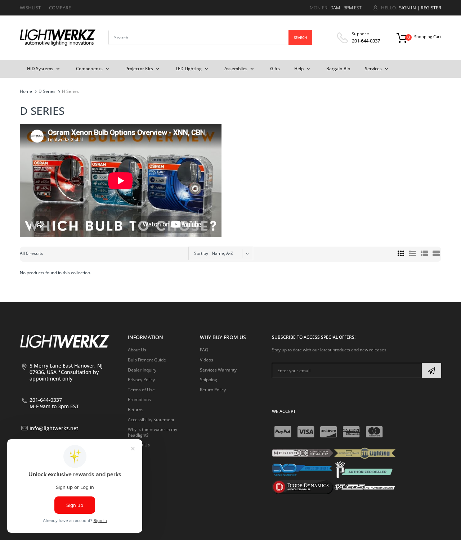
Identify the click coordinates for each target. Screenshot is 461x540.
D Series (47, 91)
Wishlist (30, 7)
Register (431, 7)
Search (300, 37)
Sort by (201, 253)
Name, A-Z (222, 253)
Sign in (407, 7)
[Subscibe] (431, 370)
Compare (60, 7)
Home (26, 91)
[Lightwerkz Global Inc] (57, 37)
